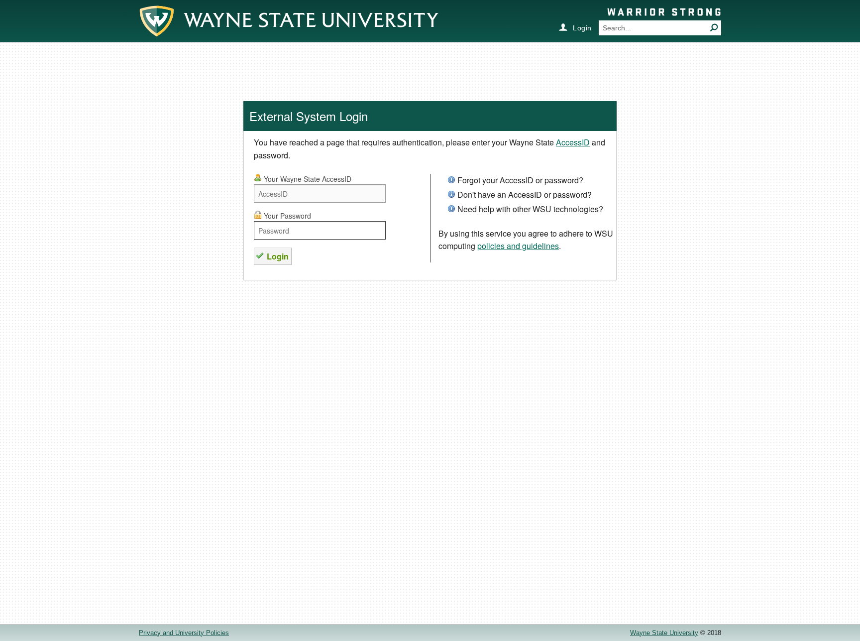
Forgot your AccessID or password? (520, 180)
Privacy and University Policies (184, 633)
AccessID (573, 142)
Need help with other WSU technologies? (530, 209)
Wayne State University (664, 633)
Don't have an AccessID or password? (524, 194)
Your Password (286, 216)
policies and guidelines (518, 246)
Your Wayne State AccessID (306, 179)
